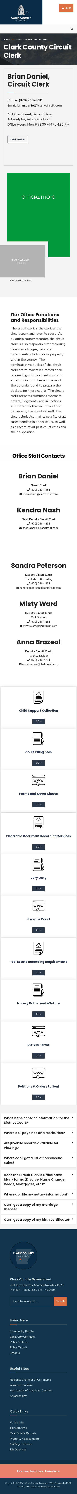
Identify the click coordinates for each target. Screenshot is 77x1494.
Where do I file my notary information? (36, 1194)
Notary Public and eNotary (38, 1003)
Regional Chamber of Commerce (30, 1380)
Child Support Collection (38, 710)
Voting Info (17, 1423)
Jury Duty (39, 878)
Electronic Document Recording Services (38, 836)
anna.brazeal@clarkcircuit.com (40, 664)
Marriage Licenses (21, 1444)
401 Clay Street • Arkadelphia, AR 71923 (37, 1285)
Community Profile (22, 1331)
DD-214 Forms (38, 1045)
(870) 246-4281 (31, 100)
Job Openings (18, 1450)
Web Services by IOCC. (60, 1483)
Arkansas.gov (18, 1396)
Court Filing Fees (38, 752)
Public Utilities (19, 1342)
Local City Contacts (22, 1337)
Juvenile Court (38, 919)
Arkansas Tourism (21, 1385)
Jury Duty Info (18, 1428)
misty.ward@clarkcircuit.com (40, 626)
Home (7, 39)
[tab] (38, 1120)
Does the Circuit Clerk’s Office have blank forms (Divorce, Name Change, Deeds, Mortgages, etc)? (34, 1179)
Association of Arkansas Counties (31, 1391)
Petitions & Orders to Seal (38, 1086)
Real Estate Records (23, 1433)
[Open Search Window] (71, 29)
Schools (15, 1353)
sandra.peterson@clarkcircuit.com (40, 588)
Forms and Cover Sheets (38, 794)
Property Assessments (25, 1439)
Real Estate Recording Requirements (38, 962)
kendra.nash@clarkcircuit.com (40, 528)
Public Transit (18, 1348)
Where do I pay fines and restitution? (34, 1133)
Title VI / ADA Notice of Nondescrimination (38, 1486)
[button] (17, 139)
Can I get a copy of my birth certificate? (37, 1219)
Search (60, 1301)
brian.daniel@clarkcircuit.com (39, 105)
